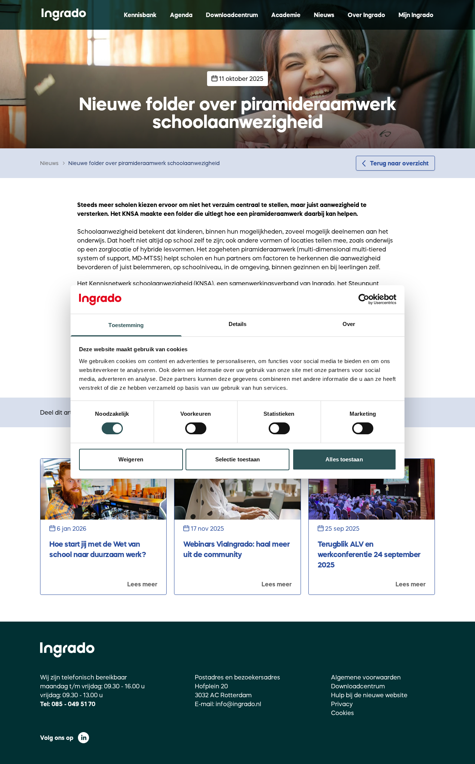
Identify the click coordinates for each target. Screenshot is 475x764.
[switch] (195, 428)
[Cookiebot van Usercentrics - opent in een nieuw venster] (363, 299)
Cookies (342, 713)
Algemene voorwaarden (366, 677)
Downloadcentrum (232, 15)
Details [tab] (238, 324)
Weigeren (130, 459)
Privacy (342, 704)
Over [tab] (349, 324)
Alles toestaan (344, 459)
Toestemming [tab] (126, 325)
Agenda (181, 15)
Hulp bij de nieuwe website (369, 695)
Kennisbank (140, 15)
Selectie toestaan (237, 459)
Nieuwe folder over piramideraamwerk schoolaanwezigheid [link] (144, 163)
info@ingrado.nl (238, 704)
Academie (286, 15)
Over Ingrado (366, 15)
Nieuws (324, 15)
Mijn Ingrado (416, 15)
